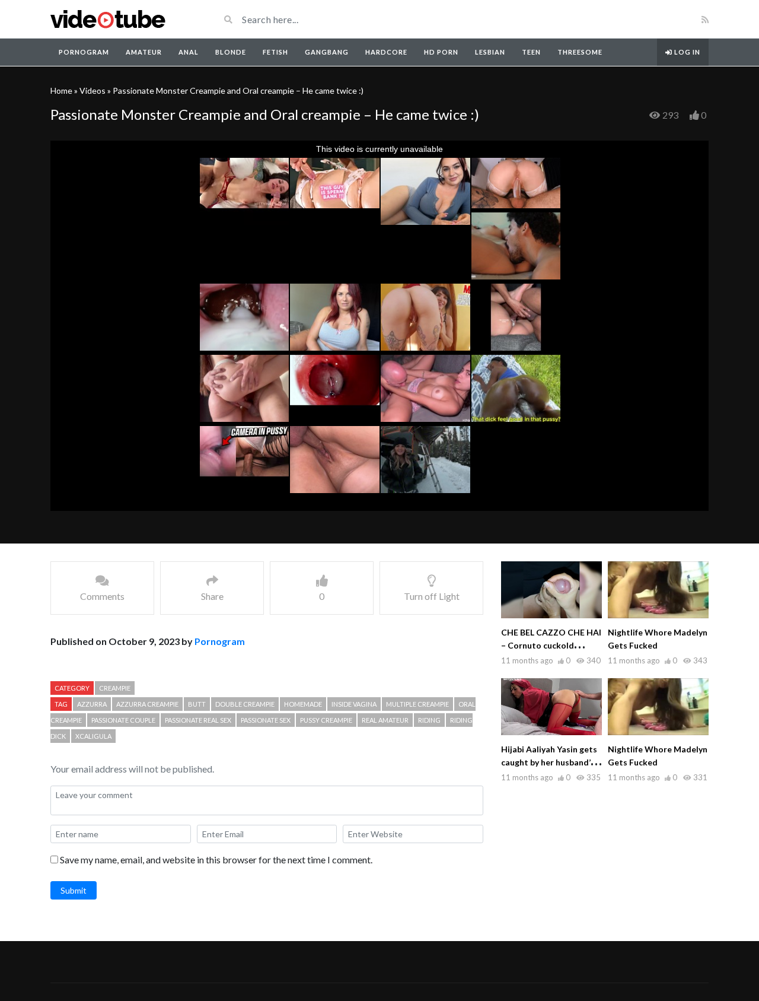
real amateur (385, 720)
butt (197, 704)
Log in (686, 52)
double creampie (245, 704)
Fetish (275, 52)
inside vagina (354, 704)
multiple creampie (417, 704)
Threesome (579, 52)
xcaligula (93, 736)
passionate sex (266, 720)
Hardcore (386, 52)
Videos (92, 90)
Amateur (144, 52)
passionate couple (123, 720)
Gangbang (327, 52)
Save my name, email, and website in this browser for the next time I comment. (216, 859)
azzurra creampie (147, 704)
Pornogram (84, 52)
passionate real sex (198, 720)
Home (61, 90)
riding (429, 720)
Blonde (230, 52)
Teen (531, 52)
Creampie (114, 688)
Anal (188, 52)
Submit (73, 890)
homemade (303, 704)
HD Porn (441, 52)
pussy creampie (326, 720)
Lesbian (490, 52)
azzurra (92, 704)
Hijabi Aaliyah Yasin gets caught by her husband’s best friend (549, 762)
